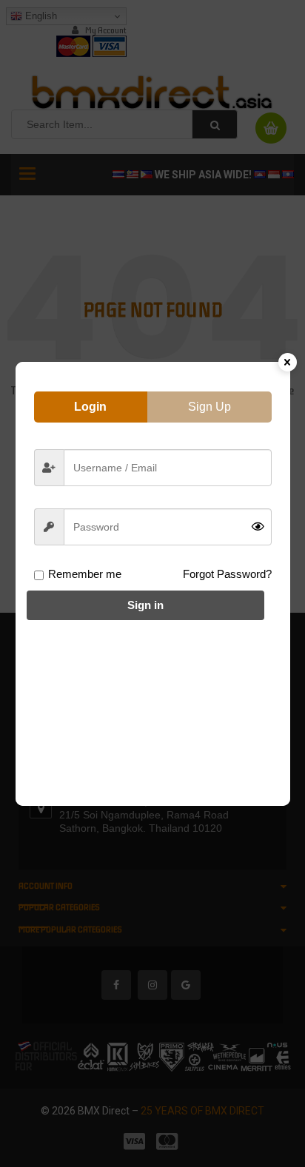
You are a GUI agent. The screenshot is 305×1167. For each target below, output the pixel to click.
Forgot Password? (227, 574)
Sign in (145, 605)
